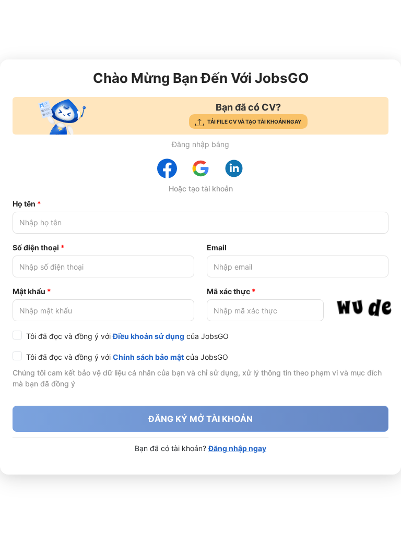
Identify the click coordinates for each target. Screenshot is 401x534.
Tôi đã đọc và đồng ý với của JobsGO (127, 336)
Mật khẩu (29, 291)
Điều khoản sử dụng (148, 336)
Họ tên (24, 203)
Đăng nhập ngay (237, 448)
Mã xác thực (228, 291)
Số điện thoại (36, 247)
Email (217, 247)
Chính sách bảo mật (148, 357)
